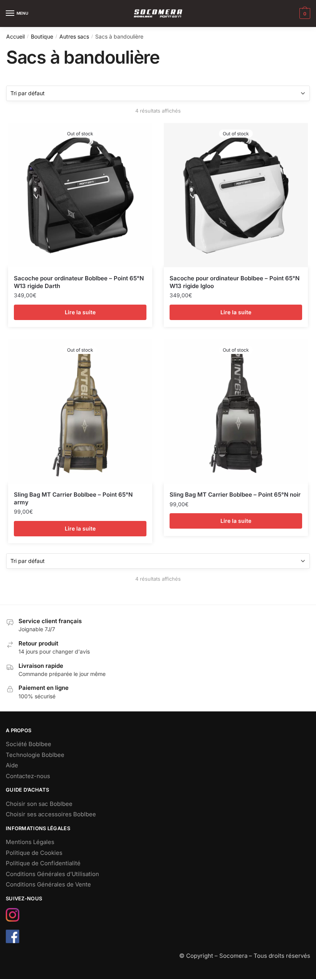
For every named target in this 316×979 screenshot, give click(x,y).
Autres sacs (74, 36)
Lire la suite (80, 312)
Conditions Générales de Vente (48, 884)
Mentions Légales (30, 842)
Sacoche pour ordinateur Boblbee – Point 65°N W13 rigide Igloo (234, 282)
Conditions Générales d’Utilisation (52, 874)
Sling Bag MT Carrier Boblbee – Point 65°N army (73, 498)
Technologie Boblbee (35, 754)
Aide (12, 765)
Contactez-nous (28, 776)
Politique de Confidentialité (43, 863)
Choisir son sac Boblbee (39, 803)
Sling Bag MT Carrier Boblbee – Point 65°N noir (235, 494)
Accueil (15, 36)
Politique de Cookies (34, 852)
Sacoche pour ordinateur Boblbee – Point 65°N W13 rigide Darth (79, 282)
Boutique (42, 36)
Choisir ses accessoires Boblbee (51, 814)
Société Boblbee (28, 744)
